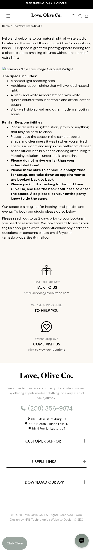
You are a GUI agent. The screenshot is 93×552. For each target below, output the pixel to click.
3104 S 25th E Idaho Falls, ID (48, 424)
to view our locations (50, 349)
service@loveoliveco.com (50, 293)
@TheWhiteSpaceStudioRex (44, 228)
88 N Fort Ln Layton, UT (48, 428)
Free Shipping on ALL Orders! (46, 3)
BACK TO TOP (46, 542)
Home (6, 26)
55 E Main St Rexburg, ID (48, 419)
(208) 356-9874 (49, 408)
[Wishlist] (73, 16)
